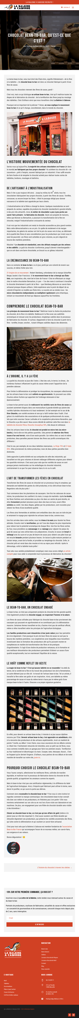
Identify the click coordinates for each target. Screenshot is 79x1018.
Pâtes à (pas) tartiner (10, 989)
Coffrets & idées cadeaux (11, 995)
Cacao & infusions (9, 992)
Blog (42, 966)
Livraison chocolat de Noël (48, 960)
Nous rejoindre (45, 969)
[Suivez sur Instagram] (73, 1014)
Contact (43, 963)
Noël (5, 980)
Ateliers (43, 955)
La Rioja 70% (58, 446)
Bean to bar (44, 949)
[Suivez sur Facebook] (69, 1014)
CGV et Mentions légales (27, 1009)
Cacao (53, 46)
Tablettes (6, 983)
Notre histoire (45, 952)
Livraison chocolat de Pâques (49, 957)
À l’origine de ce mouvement (18, 273)
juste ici (37, 757)
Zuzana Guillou (32, 46)
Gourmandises (8, 986)
